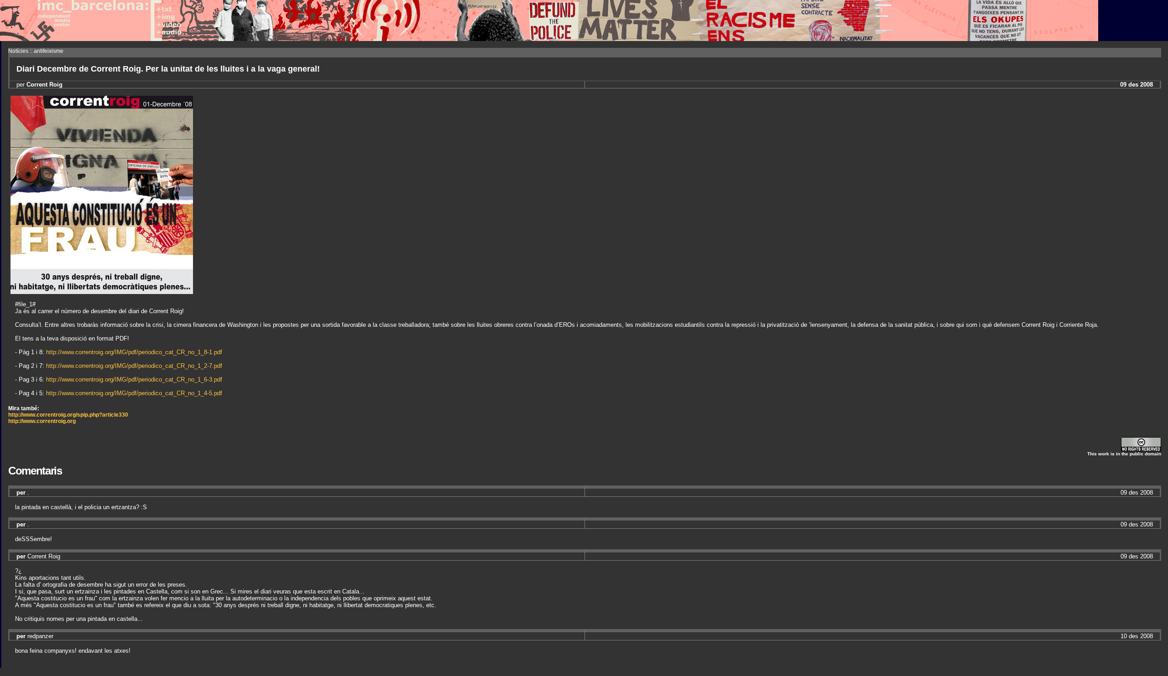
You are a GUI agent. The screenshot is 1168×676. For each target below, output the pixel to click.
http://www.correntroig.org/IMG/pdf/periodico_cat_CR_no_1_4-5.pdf (134, 393)
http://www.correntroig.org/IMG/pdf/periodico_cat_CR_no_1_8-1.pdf (134, 352)
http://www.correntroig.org (42, 421)
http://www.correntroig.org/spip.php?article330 (68, 415)
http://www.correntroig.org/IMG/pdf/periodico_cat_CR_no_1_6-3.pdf (134, 379)
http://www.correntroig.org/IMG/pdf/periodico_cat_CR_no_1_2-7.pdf (134, 365)
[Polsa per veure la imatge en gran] (101, 291)
